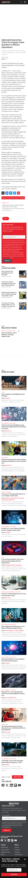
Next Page (17, 777)
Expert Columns (6, 492)
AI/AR (2, 392)
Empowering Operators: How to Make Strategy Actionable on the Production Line (9, 294)
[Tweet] (14, 193)
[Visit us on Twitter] (7, 785)
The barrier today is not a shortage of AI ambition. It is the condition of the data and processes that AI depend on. (13, 434)
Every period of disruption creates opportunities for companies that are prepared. (11, 768)
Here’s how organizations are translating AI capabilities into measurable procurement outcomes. (13, 601)
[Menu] (25, 1)
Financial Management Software (11, 591)
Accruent (7, 732)
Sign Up (7, 260)
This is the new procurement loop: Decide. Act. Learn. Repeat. (13, 535)
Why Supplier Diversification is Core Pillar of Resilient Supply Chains (13, 627)
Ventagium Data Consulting (13, 565)
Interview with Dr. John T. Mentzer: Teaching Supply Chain (9, 334)
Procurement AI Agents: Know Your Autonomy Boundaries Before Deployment (12, 561)
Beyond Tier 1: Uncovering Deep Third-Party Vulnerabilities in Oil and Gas (12, 693)
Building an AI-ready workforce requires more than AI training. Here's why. (12, 401)
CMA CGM (7, 598)
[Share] (6, 193)
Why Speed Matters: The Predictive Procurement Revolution (13, 660)
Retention (4, 724)
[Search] (21, 1)
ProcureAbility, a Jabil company (14, 630)
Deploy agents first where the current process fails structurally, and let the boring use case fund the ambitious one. (13, 568)
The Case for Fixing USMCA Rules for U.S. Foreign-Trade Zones (8, 304)
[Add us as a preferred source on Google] (18, 193)
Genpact (7, 398)
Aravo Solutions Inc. (11, 697)
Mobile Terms (6, 258)
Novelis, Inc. (8, 465)
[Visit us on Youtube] (19, 785)
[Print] (2, 193)
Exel (6, 59)
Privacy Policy (17, 258)
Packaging (4, 457)
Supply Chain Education (8, 330)
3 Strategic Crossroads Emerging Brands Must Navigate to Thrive (12, 761)
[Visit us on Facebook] (2, 785)
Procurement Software (8, 423)
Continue (14, 874)
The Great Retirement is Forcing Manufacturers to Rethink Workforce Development (13, 728)
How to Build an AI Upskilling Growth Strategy (7, 272)
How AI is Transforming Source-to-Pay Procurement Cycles (13, 594)
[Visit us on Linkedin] (11, 785)
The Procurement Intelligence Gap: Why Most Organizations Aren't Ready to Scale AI (9, 283)
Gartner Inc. (8, 431)
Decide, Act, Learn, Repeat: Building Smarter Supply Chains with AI (13, 529)
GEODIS (7, 764)
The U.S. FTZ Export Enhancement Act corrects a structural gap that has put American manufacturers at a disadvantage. (13, 503)
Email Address (7, 234)
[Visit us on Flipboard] (15, 785)
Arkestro (7, 663)
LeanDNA (7, 532)
